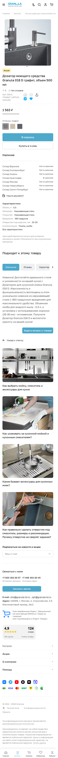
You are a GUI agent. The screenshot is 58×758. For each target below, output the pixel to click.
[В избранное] (31, 94)
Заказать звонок (22, 588)
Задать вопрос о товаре (38, 330)
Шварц (20, 126)
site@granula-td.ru (20, 597)
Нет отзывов (17, 90)
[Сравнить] (25, 94)
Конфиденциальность (35, 708)
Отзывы (28, 267)
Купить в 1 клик (28, 145)
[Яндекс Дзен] (23, 682)
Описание (11, 267)
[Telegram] (10, 682)
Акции (6, 653)
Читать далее (39, 743)
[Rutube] (29, 682)
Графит (5, 126)
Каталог (7, 646)
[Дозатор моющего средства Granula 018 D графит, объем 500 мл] (28, 42)
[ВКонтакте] (4, 682)
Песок (13, 126)
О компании (9, 661)
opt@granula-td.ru (41, 597)
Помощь (7, 669)
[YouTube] (17, 682)
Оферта (6, 712)
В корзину (27, 137)
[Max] (35, 682)
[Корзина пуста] (51, 4)
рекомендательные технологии (18, 724)
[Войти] (45, 4)
